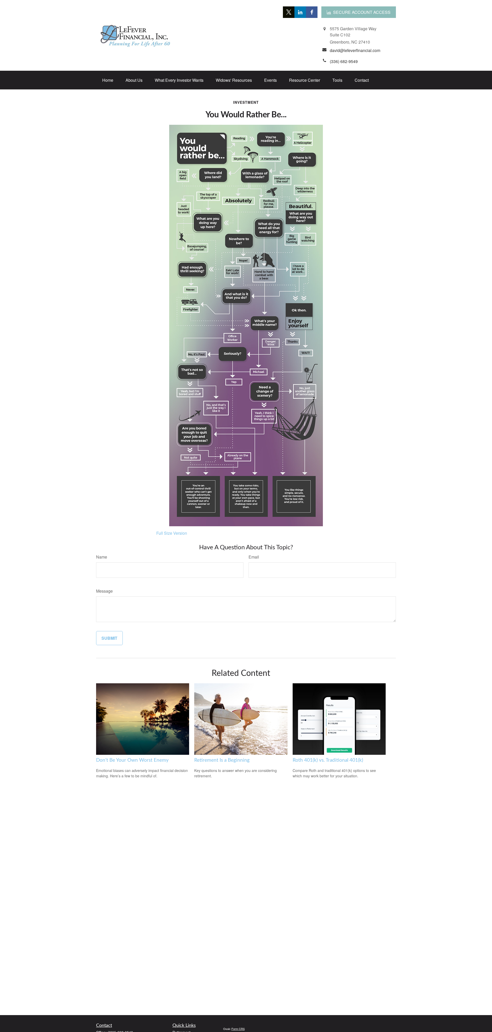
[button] (107, 80)
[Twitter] (288, 12)
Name (101, 557)
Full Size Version (171, 533)
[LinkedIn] (300, 12)
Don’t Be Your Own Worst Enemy (132, 760)
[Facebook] (311, 12)
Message (104, 591)
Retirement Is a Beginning (222, 760)
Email (254, 557)
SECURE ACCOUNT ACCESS (362, 12)
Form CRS (238, 1029)
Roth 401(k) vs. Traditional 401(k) (328, 760)
